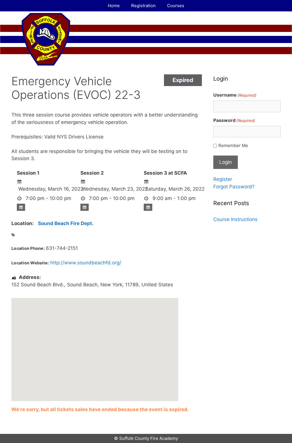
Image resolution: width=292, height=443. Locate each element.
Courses (175, 5)
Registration (143, 5)
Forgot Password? (234, 186)
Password (234, 120)
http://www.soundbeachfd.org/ (85, 263)
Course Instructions (235, 219)
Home (114, 5)
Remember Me (233, 145)
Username (234, 95)
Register (222, 179)
